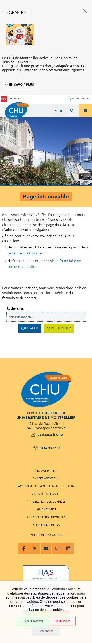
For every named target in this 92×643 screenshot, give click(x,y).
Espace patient (47, 470)
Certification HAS (47, 524)
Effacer (31, 328)
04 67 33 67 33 (50, 448)
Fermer (85, 11)
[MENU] (85, 110)
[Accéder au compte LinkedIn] (68, 548)
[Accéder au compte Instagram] (57, 548)
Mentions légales (47, 493)
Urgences (14, 98)
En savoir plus (21, 84)
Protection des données (47, 501)
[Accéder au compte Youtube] (46, 548)
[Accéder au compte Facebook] (23, 548)
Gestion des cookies (47, 534)
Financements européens (47, 517)
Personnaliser (46, 631)
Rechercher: (15, 308)
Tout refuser (63, 621)
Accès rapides (81, 98)
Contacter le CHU (50, 435)
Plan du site (47, 509)
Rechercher (61, 328)
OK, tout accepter (32, 621)
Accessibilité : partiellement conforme (47, 486)
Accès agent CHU (47, 478)
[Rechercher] (72, 110)
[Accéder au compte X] (34, 548)
